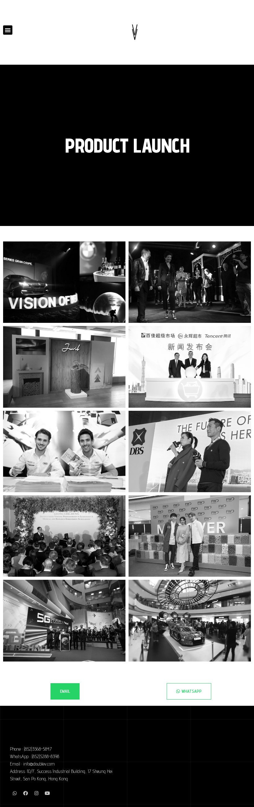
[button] (7, 30)
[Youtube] (47, 793)
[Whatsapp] (14, 793)
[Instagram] (36, 793)
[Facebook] (25, 793)
